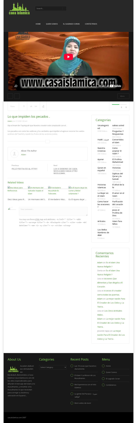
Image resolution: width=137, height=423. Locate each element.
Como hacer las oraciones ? (104, 204)
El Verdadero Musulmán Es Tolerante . (65, 199)
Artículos (101, 221)
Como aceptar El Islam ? (116, 151)
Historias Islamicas (102, 186)
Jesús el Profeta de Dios (117, 213)
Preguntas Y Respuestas (118, 132)
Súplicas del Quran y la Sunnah (117, 176)
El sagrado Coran (71, 24)
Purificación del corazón (117, 203)
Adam (10, 121)
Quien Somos (52, 24)
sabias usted (118, 125)
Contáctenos (91, 24)
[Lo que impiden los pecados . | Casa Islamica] (19, 8)
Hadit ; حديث (103, 139)
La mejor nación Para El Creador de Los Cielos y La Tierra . (111, 302)
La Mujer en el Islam (103, 194)
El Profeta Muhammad (117, 160)
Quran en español (102, 169)
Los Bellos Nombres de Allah (103, 232)
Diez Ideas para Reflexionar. (21, 199)
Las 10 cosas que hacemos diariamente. (85, 367)
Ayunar (101, 159)
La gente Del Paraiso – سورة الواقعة (86, 395)
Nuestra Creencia (101, 149)
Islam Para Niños (117, 222)
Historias (116, 167)
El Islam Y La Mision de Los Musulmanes (85, 376)
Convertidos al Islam (117, 141)
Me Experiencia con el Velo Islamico (85, 386)
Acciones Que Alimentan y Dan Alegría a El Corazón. (110, 282)
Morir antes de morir (83, 403)
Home (38, 24)
